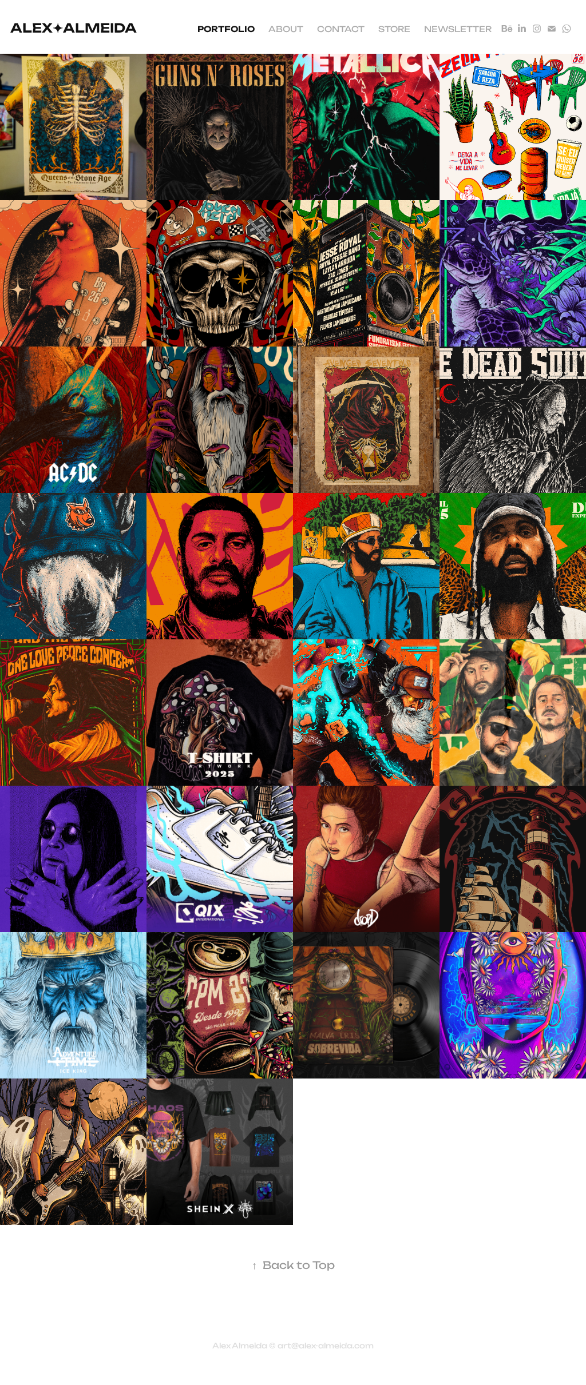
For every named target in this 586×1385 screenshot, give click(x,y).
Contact (341, 28)
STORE (394, 28)
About (285, 28)
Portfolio (226, 28)
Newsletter (458, 28)
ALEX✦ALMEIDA (73, 27)
